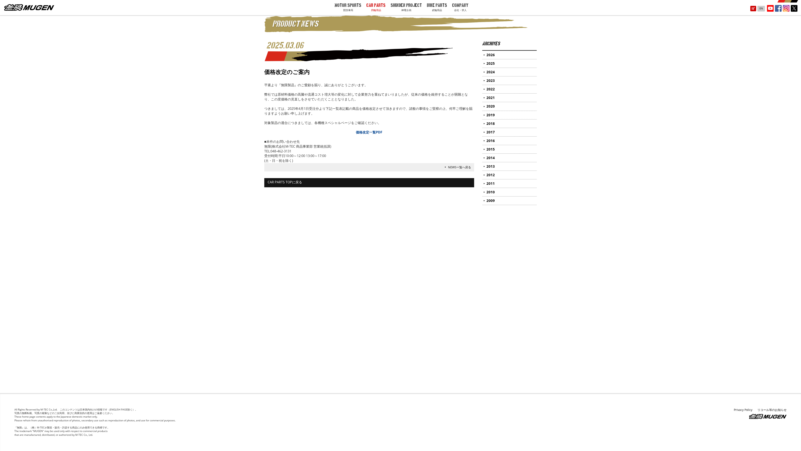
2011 (490, 183)
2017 (490, 132)
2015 (490, 149)
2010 (490, 192)
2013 (490, 166)
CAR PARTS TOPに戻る (285, 182)
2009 (490, 200)
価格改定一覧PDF (369, 132)
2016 (490, 140)
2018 (490, 123)
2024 (490, 72)
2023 (490, 80)
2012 (490, 174)
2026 (490, 54)
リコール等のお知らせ (772, 410)
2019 (490, 115)
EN (761, 8)
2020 (490, 106)
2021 (490, 97)
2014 (490, 157)
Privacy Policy (743, 410)
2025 (490, 63)
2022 (490, 89)
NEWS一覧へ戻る (459, 167)
